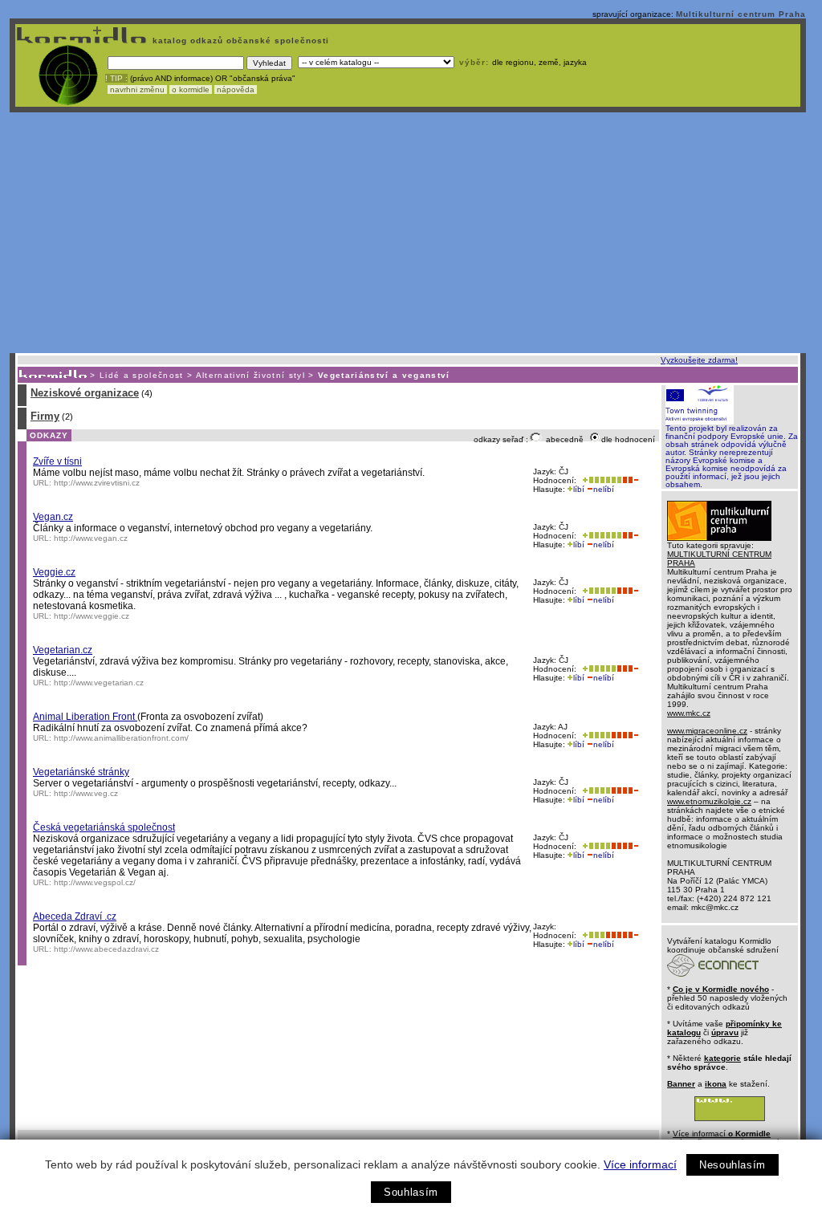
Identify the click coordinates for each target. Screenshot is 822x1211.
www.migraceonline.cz (707, 730)
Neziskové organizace (85, 393)
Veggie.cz (54, 572)
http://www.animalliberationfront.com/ (121, 738)
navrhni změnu (137, 89)
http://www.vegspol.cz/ (95, 882)
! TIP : (116, 78)
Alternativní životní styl (250, 375)
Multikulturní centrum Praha (741, 14)
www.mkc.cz (688, 713)
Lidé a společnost (142, 375)
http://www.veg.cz (86, 793)
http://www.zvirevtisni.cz (97, 482)
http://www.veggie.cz (91, 616)
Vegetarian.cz (62, 650)
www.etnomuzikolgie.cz (709, 801)
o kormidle (190, 89)
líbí (578, 489)
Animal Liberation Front (85, 716)
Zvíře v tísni (57, 461)
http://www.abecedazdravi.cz (106, 949)
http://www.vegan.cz (91, 538)
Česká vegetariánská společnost (104, 827)
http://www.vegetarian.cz (99, 682)
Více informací (640, 1164)
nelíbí (603, 489)
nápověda (235, 89)
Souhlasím (411, 1192)
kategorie (722, 1058)
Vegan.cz (53, 516)
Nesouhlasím (732, 1165)
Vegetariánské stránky (81, 772)
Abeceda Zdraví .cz (74, 916)
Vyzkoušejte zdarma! (699, 360)
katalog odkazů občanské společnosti (239, 40)
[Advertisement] (408, 232)
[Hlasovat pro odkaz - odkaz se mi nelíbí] (630, 480)
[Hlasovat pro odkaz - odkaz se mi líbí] (600, 480)
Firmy (45, 416)
